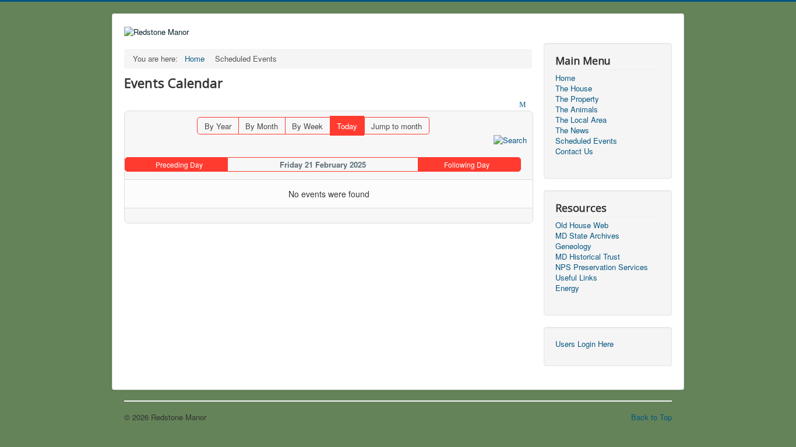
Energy (567, 288)
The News (572, 130)
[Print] (512, 105)
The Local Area (581, 120)
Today (347, 126)
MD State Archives (587, 235)
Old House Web (581, 225)
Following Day (466, 164)
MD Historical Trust (587, 256)
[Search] (510, 139)
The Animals (576, 109)
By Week (307, 126)
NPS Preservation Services (601, 267)
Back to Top (651, 417)
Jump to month (396, 126)
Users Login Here (584, 343)
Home (565, 78)
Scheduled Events (586, 141)
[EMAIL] (524, 105)
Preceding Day (179, 164)
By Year (218, 126)
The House (573, 88)
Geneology (573, 246)
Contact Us (574, 151)
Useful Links (576, 277)
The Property (577, 99)
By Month (261, 126)
